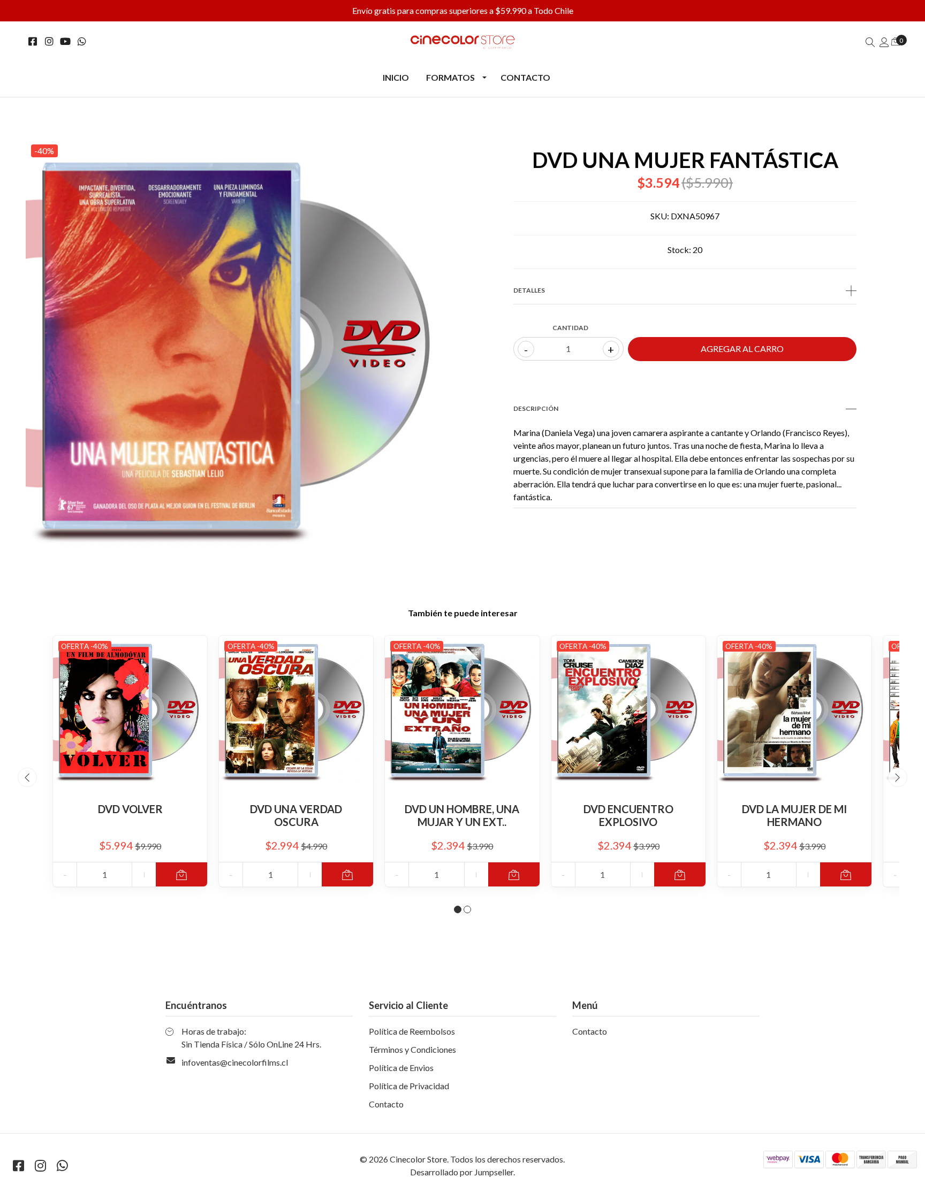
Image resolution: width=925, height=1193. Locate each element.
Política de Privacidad (409, 1086)
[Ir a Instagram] (49, 41)
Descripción (535, 408)
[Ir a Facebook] (33, 41)
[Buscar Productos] (870, 42)
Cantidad (570, 328)
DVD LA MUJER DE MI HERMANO (794, 815)
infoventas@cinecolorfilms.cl (234, 1062)
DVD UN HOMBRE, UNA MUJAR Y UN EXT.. (462, 815)
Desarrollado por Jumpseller (461, 1172)
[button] (457, 909)
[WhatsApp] (82, 41)
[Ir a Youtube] (65, 41)
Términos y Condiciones (412, 1049)
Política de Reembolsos (412, 1031)
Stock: (679, 249)
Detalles (529, 290)
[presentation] (27, 777)
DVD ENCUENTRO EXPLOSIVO (628, 815)
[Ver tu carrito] (895, 41)
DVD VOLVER (130, 808)
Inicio (396, 77)
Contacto (525, 77)
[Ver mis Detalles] (884, 42)
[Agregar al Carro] (181, 874)
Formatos (450, 77)
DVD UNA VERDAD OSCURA (296, 815)
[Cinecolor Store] (462, 42)
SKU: (659, 216)
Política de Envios (401, 1067)
